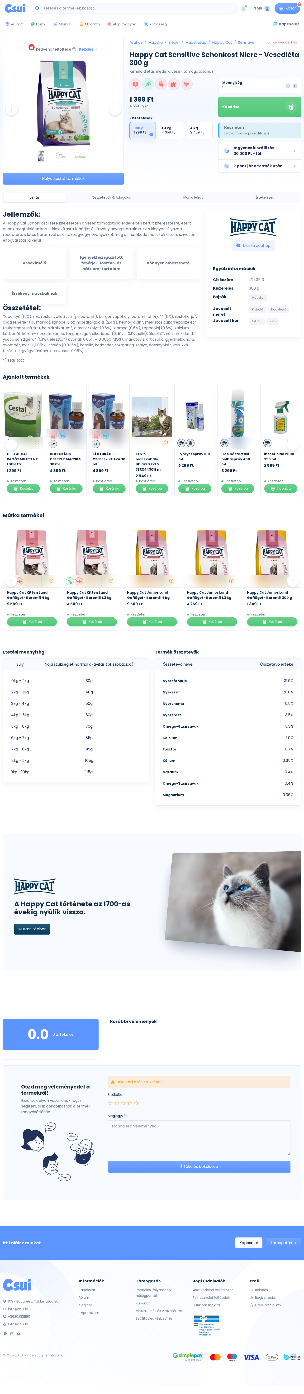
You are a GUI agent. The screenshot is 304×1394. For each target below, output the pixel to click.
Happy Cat (222, 42)
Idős (273, 321)
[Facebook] (5, 1333)
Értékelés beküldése (199, 1166)
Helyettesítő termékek (63, 178)
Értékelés (115, 1094)
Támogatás (281, 1243)
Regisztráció (264, 1297)
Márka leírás (193, 197)
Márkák (65, 24)
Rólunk (84, 1297)
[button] (259, 150)
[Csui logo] (15, 8)
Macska (155, 42)
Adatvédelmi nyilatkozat (213, 1290)
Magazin (92, 24)
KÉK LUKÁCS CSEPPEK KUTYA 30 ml (109, 459)
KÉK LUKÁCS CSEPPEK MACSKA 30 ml (65, 459)
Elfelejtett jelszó (267, 1305)
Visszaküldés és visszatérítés (159, 1310)
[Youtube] (18, 1333)
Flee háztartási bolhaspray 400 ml (235, 459)
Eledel (174, 42)
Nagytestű (278, 309)
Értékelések (265, 197)
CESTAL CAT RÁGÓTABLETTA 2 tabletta (22, 459)
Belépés (261, 1290)
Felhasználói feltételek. (211, 1297)
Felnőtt (256, 321)
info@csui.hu (18, 1309)
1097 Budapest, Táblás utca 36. (33, 1301)
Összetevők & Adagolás (111, 197)
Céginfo (85, 1305)
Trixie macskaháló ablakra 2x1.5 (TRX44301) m (148, 462)
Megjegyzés (117, 1115)
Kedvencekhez (284, 42)
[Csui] (17, 1284)
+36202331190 (18, 1316)
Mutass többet (32, 929)
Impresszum (89, 1312)
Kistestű (257, 309)
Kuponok (143, 1303)
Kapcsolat (248, 1243)
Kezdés (86, 49)
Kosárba (231, 107)
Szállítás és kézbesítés (154, 1318)
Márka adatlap (256, 245)
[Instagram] (12, 1333)
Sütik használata (206, 1305)
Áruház (135, 42)
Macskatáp (195, 42)
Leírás (34, 197)
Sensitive (246, 42)
